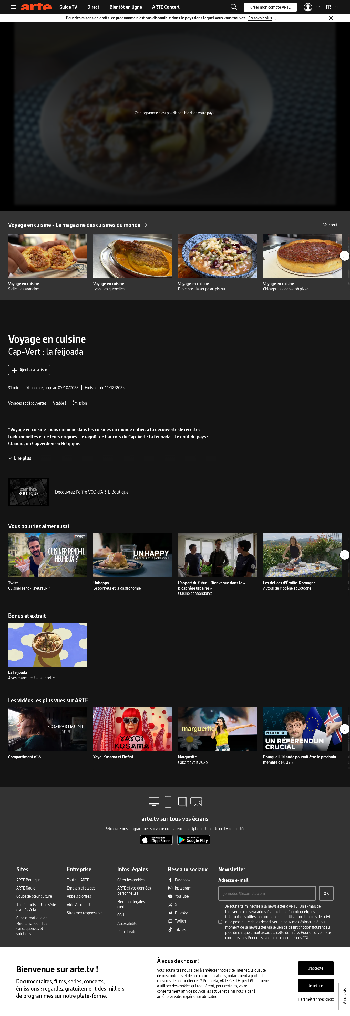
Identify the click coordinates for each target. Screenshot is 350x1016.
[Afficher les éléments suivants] (344, 256)
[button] (234, 7)
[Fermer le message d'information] (331, 17)
